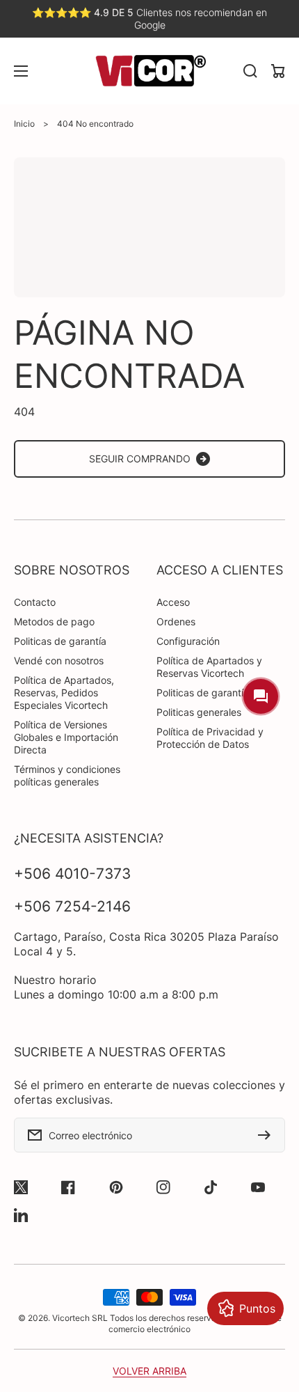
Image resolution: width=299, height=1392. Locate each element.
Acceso (173, 602)
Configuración (188, 641)
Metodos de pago (54, 621)
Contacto (35, 602)
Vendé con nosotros (59, 660)
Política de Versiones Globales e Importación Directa (66, 737)
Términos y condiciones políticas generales (67, 775)
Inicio (24, 123)
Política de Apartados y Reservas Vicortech (209, 667)
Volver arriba (149, 1371)
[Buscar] (250, 71)
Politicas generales (198, 712)
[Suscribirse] (267, 1135)
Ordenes (175, 621)
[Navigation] (21, 71)
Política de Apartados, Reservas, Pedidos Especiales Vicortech (64, 692)
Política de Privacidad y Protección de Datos (210, 738)
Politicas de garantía (60, 641)
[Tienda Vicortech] (149, 71)
